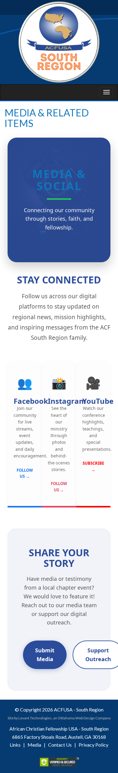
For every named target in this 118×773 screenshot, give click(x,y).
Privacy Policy (93, 745)
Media (34, 745)
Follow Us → (25, 473)
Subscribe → (93, 466)
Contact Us (60, 745)
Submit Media (44, 655)
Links (15, 745)
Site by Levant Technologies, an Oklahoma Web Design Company (59, 718)
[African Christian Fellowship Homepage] (59, 42)
